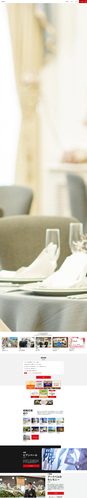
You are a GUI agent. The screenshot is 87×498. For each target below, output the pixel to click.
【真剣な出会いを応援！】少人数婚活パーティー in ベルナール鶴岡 (32, 364)
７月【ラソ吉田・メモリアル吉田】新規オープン (30, 368)
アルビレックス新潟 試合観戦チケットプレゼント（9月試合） (31, 362)
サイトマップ (76, 1)
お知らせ (72, 1)
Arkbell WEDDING (35, 437)
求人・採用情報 (81, 1)
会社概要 (67, 1)
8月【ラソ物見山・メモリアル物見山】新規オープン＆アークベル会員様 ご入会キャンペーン (35, 366)
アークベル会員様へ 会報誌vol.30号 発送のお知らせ (30, 370)
